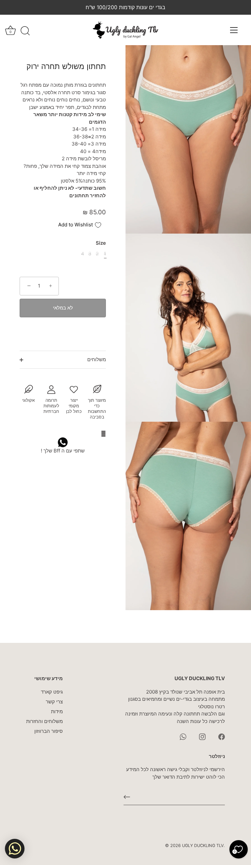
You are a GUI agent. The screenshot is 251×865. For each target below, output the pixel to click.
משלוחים (96, 359)
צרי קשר (54, 701)
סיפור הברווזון (48, 731)
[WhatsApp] (183, 736)
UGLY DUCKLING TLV (203, 845)
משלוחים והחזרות (44, 721)
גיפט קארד (52, 692)
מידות (57, 711)
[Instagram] (202, 736)
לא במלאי (63, 308)
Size (101, 243)
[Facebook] (221, 736)
